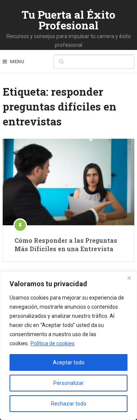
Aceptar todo (68, 362)
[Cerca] (129, 277)
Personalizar (68, 383)
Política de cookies (52, 343)
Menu (17, 61)
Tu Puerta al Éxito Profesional (68, 20)
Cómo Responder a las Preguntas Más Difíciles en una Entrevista (65, 244)
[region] (68, 345)
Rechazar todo (68, 404)
